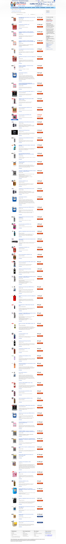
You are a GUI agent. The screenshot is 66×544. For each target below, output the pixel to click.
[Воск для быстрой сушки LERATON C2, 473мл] (14, 393)
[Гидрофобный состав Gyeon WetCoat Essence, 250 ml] (14, 124)
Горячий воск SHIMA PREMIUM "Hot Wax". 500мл (26, 382)
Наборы (52, 7)
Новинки (24, 532)
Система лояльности (26, 536)
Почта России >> (48, 47)
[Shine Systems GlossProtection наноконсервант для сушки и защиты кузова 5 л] (14, 164)
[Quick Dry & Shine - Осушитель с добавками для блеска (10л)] (14, 449)
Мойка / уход (21, 7)
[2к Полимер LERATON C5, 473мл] (14, 336)
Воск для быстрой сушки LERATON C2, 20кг (25, 114)
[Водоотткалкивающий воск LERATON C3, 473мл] (14, 400)
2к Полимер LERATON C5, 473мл (23, 333)
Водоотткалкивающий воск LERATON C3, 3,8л (25, 254)
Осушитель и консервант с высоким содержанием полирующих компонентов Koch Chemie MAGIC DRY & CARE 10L (26, 32)
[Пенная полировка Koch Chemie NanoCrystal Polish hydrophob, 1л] (14, 219)
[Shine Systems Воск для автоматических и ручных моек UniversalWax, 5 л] (14, 509)
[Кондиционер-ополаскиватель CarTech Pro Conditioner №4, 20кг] (14, 474)
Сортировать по (32, 14)
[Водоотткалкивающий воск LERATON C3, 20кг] (14, 110)
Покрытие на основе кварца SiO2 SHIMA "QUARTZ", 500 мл (27, 261)
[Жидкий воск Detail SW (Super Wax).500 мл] (14, 343)
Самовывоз (45, 2)
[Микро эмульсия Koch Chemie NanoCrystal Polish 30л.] (14, 523)
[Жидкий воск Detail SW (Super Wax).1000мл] (14, 271)
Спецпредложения (15, 7)
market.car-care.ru (49, 535)
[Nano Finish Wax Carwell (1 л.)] (14, 374)
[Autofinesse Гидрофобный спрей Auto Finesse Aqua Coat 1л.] (14, 233)
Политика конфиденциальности (15, 536)
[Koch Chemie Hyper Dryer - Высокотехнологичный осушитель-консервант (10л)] (14, 424)
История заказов (36, 536)
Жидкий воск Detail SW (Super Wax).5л (24, 130)
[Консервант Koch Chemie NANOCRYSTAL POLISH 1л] (14, 140)
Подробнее (20, 28)
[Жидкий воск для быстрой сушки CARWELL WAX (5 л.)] (14, 209)
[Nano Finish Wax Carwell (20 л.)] (14, 75)
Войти (39, 0)
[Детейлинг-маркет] (18, 3)
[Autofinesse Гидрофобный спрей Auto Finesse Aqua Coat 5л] (14, 500)
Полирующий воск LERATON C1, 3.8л (24, 247)
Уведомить (40, 516)
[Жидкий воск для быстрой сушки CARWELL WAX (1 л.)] (14, 289)
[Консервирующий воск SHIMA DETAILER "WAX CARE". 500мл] (14, 307)
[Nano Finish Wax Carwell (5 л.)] (14, 199)
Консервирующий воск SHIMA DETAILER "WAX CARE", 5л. (27, 405)
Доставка (40, 2)
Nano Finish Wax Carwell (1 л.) (23, 372)
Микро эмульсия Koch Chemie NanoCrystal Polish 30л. (26, 521)
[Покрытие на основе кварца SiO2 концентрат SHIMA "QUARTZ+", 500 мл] (14, 101)
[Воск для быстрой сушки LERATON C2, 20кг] (14, 117)
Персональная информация (38, 533)
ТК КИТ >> (47, 46)
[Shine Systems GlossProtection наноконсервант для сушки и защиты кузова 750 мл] (14, 365)
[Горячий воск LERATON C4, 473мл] (14, 483)
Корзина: (51, 5)
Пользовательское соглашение (15, 537)
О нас (54, 2)
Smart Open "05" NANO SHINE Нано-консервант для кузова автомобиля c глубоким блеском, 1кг (27, 277)
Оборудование (42, 7)
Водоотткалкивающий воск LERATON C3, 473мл (26, 398)
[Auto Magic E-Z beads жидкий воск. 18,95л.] (14, 464)
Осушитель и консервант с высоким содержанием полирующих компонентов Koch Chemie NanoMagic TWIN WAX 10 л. (27, 41)
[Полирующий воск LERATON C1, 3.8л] (14, 249)
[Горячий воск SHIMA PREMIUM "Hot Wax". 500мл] (14, 385)
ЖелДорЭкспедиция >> (49, 44)
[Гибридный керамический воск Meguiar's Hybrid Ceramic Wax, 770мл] (14, 147)
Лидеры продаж (25, 533)
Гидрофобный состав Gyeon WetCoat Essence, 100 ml (26, 188)
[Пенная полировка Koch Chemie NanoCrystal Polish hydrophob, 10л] (14, 516)
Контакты (50, 2)
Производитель (19, 14)
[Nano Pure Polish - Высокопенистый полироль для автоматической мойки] (14, 457)
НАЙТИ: (42, 0)
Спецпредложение (25, 534)
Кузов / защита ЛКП (28, 7)
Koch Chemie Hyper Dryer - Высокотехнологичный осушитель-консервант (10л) (26, 422)
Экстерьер (37, 7)
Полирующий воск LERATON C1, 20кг (24, 24)
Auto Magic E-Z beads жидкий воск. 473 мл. (25, 355)
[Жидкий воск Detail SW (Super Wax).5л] (14, 132)
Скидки (35, 535)
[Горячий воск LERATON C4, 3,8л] (14, 183)
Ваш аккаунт (35, 532)
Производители (25, 535)
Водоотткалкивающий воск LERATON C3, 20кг (25, 107)
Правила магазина (14, 534)
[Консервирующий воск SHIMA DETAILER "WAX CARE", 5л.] (14, 407)
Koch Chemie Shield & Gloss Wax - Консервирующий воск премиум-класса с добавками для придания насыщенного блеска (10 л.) (27, 439)
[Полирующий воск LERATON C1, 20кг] (14, 27)
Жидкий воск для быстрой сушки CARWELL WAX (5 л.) (26, 207)
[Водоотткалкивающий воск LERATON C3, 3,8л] (14, 257)
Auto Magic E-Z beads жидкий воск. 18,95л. (25, 461)
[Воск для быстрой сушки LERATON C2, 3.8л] (14, 226)
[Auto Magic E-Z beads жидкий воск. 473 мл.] (14, 358)
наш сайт (19, 5)
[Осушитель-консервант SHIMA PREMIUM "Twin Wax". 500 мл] (14, 325)
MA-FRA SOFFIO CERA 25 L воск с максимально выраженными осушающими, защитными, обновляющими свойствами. (27, 489)
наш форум (23, 5)
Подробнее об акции (49, 21)
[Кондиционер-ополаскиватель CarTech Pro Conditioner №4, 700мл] (14, 298)
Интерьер (33, 7)
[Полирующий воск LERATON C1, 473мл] (14, 351)
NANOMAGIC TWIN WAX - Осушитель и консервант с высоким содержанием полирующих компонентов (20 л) (27, 431)
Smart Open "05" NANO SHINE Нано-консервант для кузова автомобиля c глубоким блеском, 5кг (27, 171)
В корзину (40, 19)
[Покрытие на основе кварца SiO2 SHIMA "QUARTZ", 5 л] (14, 93)
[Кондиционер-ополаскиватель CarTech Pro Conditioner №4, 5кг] (14, 59)
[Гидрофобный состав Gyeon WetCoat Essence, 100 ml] (14, 191)
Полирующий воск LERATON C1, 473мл (24, 348)
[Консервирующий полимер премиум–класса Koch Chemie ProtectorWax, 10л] (14, 19)
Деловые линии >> (48, 45)
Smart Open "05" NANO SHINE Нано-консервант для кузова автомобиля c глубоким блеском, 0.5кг (27, 313)
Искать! (54, 0)
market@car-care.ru (38, 6)
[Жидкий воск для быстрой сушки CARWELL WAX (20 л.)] (14, 415)
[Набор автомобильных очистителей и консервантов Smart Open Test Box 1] (14, 241)
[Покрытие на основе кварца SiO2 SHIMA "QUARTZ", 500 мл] (14, 264)
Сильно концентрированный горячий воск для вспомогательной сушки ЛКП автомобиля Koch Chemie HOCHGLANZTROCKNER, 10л (27, 84)
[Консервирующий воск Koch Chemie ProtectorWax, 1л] (14, 51)
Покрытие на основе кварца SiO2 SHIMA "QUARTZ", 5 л (26, 91)
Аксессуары (48, 7)
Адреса (35, 534)
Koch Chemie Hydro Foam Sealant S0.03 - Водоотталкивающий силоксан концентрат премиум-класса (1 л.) (26, 154)
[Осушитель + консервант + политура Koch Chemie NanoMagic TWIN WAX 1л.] (14, 68)
